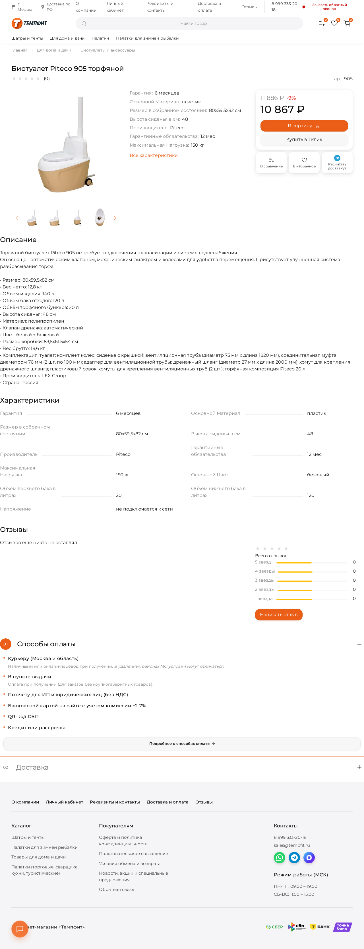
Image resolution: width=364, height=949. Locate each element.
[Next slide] (111, 144)
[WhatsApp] (279, 857)
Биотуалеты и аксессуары (107, 50)
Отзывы (249, 6)
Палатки (100, 38)
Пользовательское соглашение (133, 853)
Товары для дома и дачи (38, 857)
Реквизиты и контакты (115, 802)
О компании (25, 802)
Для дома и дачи (67, 38)
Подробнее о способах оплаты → (182, 743)
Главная (19, 50)
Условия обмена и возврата (130, 863)
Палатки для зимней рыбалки (147, 38)
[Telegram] (294, 857)
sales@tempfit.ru (292, 845)
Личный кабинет (64, 802)
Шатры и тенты (27, 38)
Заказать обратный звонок (329, 7)
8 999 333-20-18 (285, 6)
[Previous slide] (20, 144)
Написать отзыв (279, 614)
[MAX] (309, 857)
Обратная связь (116, 889)
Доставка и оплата (168, 802)
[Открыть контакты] (19, 929)
